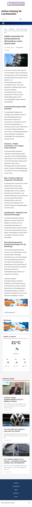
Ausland (16, 483)
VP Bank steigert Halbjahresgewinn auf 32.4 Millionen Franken (13, 399)
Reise (16, 496)
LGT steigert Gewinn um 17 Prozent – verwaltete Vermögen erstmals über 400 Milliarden (15, 461)
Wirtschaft (11, 29)
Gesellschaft (16, 486)
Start (5, 29)
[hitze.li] (16, 302)
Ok (29, 502)
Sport (16, 489)
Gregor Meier (19, 47)
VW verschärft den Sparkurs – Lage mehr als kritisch (15, 430)
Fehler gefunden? (9, 312)
